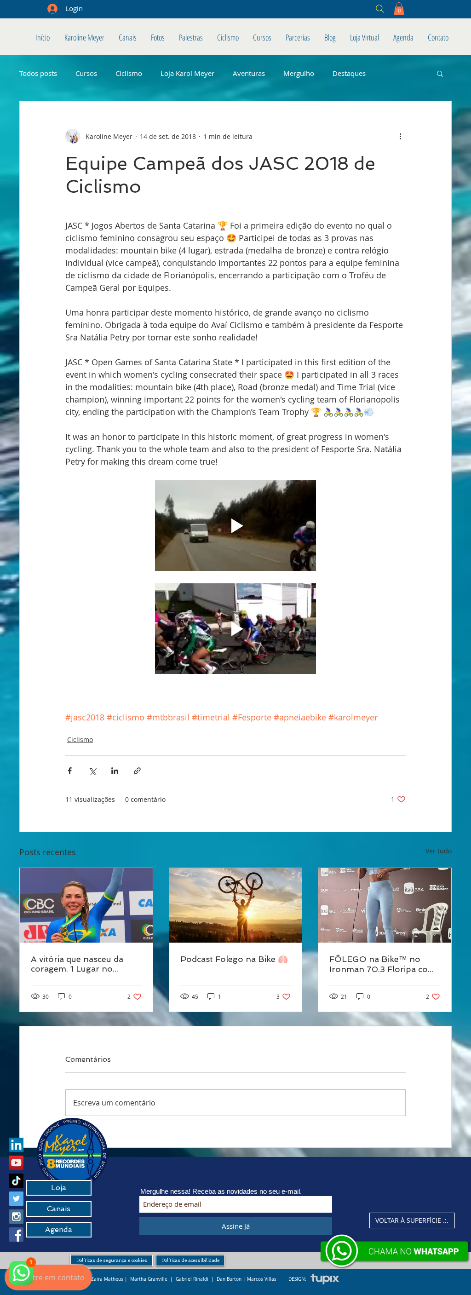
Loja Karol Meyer (187, 73)
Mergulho (298, 73)
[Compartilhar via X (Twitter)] (92, 770)
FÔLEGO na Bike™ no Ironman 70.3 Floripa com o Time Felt (382, 964)
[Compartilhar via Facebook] (69, 770)
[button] (399, 8)
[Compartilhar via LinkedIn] (114, 770)
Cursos (86, 73)
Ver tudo (438, 850)
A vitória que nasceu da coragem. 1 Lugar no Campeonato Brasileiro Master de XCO (78, 963)
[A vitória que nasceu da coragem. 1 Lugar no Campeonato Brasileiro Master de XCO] (86, 905)
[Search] (313, 8)
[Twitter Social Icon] (16, 1198)
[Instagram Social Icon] (16, 1216)
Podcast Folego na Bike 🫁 (234, 959)
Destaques (349, 73)
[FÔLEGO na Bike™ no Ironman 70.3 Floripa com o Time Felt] (384, 905)
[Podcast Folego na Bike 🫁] (235, 905)
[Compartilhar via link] (137, 770)
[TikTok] (16, 1181)
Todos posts (38, 73)
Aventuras (249, 73)
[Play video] (235, 525)
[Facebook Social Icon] (16, 1234)
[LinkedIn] (16, 1145)
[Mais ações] (400, 136)
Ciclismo (128, 73)
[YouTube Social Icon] (16, 1163)
